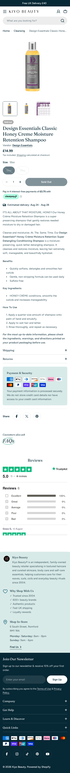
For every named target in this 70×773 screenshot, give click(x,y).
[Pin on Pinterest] (37, 416)
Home (6, 30)
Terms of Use (44, 688)
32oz (24, 172)
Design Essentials (22, 145)
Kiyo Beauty (19, 766)
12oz (10, 172)
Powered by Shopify (38, 766)
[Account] (58, 11)
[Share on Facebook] (17, 416)
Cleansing (19, 30)
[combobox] (35, 21)
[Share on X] (27, 416)
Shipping (21, 155)
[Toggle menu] (5, 11)
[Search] (62, 21)
